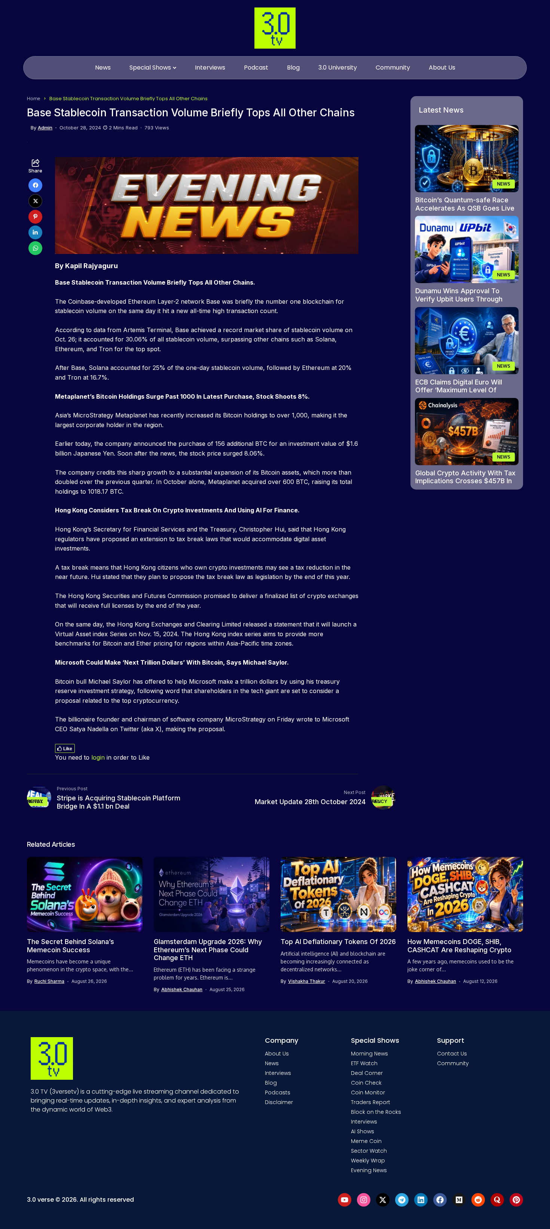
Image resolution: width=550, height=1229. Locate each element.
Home (33, 98)
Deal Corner (367, 1073)
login (98, 757)
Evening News (369, 1170)
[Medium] (459, 1200)
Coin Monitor (368, 1092)
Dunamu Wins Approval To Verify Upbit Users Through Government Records (458, 299)
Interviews (278, 1073)
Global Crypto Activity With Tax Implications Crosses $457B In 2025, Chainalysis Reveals (465, 481)
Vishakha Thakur (306, 981)
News (272, 1063)
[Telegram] (402, 1200)
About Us (277, 1053)
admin (45, 128)
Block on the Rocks (376, 1112)
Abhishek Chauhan (181, 989)
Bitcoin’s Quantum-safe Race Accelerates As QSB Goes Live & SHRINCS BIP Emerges (464, 208)
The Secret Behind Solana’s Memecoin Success (70, 946)
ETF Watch (364, 1063)
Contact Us (452, 1053)
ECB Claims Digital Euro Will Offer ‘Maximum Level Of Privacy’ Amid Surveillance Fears (458, 394)
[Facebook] (440, 1200)
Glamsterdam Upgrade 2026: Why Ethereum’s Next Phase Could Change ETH (208, 950)
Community (453, 1063)
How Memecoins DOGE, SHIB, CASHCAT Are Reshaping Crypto (459, 946)
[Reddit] (478, 1200)
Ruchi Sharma (49, 981)
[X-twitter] (382, 1200)
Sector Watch (369, 1151)
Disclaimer (279, 1102)
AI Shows (362, 1131)
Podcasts (277, 1092)
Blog (271, 1083)
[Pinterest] (516, 1200)
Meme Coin (366, 1141)
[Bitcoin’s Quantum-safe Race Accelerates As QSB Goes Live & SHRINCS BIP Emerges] (467, 158)
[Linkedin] (421, 1200)
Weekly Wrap (368, 1160)
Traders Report (370, 1102)
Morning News (369, 1053)
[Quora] (497, 1200)
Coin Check (366, 1083)
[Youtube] (344, 1200)
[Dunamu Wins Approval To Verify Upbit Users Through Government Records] (467, 249)
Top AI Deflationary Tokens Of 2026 (338, 941)
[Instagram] (363, 1200)
